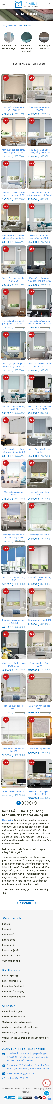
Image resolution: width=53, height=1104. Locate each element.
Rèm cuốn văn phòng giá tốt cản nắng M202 (14, 536)
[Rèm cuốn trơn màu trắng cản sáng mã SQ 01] (39, 174)
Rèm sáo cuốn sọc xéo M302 (14, 707)
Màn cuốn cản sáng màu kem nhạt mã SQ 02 (13, 151)
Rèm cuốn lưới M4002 (39, 748)
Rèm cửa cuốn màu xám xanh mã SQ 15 (39, 364)
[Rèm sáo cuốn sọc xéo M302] (13, 687)
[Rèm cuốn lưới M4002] (39, 730)
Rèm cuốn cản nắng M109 (39, 493)
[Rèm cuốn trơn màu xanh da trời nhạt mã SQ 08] (13, 174)
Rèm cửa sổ (17, 25)
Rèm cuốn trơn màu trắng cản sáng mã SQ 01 (39, 193)
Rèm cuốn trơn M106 (39, 534)
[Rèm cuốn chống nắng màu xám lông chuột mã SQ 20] (39, 259)
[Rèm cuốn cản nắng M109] (39, 473)
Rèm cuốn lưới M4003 (13, 791)
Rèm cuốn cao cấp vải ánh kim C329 (39, 792)
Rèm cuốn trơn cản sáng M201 (39, 578)
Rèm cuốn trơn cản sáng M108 (13, 578)
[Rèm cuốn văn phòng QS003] (39, 88)
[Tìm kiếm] (50, 4)
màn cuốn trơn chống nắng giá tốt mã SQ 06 (14, 450)
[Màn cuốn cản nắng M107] (13, 473)
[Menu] (3, 4)
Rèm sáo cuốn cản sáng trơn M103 (13, 621)
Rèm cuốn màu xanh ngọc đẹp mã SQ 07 (39, 236)
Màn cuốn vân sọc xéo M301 (39, 707)
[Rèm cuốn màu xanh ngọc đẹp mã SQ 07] (39, 217)
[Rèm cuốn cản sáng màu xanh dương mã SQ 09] (13, 345)
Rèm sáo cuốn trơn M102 (39, 620)
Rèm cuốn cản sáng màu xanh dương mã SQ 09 (13, 364)
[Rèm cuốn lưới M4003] (13, 773)
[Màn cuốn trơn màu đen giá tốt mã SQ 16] (39, 388)
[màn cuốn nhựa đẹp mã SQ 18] (39, 431)
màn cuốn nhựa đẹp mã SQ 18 (39, 450)
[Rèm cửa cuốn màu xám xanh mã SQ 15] (39, 345)
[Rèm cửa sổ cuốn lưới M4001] (13, 730)
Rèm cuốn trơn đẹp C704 (39, 664)
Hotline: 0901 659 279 (17, 1078)
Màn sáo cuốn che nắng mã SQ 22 (13, 407)
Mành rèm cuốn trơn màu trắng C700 (14, 664)
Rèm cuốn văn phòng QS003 (39, 108)
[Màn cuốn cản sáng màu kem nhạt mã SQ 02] (13, 131)
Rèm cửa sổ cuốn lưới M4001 (13, 750)
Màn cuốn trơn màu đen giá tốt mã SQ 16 (39, 407)
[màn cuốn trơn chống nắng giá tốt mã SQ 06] (13, 431)
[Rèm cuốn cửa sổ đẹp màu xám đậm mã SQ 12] (39, 302)
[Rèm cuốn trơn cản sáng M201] (39, 559)
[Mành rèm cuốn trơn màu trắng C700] (13, 644)
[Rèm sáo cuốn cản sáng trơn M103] (13, 602)
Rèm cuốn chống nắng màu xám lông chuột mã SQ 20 (39, 279)
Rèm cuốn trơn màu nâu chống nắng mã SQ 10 (13, 236)
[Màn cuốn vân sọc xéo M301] (39, 687)
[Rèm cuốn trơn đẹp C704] (39, 644)
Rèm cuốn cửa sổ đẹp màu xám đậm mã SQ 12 (39, 322)
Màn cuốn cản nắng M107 (13, 493)
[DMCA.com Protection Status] (24, 1098)
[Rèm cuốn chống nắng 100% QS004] (13, 88)
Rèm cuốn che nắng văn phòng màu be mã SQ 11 (13, 322)
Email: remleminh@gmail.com (21, 1073)
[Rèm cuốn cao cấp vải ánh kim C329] (39, 773)
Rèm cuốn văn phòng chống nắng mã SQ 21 (39, 151)
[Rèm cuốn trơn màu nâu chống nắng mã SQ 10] (13, 217)
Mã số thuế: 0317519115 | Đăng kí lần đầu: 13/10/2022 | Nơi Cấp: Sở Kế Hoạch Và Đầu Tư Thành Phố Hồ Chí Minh (27, 1057)
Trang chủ (6, 25)
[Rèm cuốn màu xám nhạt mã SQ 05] (13, 259)
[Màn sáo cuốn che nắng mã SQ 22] (13, 388)
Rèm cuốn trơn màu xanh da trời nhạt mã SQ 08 (14, 193)
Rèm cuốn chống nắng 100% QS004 (13, 108)
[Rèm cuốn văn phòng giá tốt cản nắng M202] (13, 516)
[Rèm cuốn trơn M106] (39, 516)
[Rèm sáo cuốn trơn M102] (39, 602)
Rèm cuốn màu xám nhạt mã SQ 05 (13, 279)
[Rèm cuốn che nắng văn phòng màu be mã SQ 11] (13, 302)
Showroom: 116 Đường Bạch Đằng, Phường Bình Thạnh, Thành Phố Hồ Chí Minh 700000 (28, 1067)
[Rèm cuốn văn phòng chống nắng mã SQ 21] (39, 131)
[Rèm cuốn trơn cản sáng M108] (13, 559)
